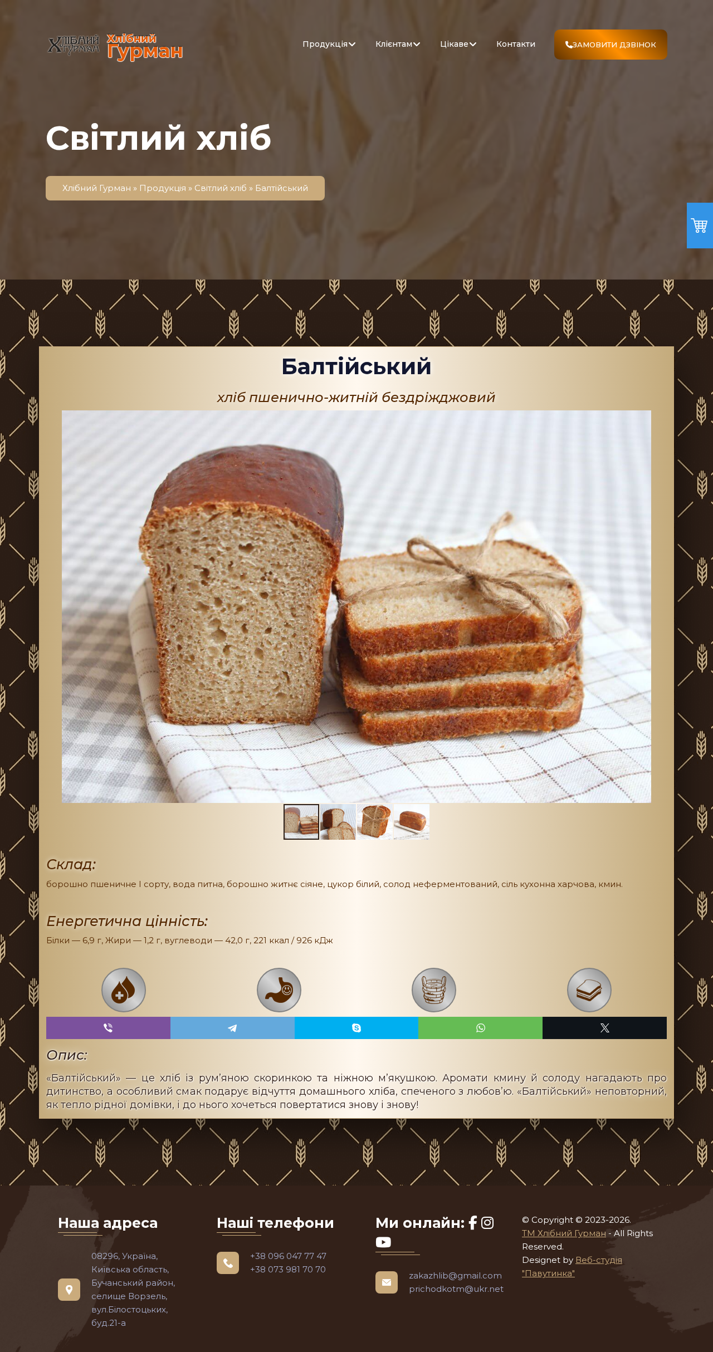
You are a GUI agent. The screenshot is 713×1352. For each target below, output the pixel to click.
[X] (605, 1028)
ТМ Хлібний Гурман (564, 1233)
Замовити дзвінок (614, 44)
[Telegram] (232, 1028)
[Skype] (357, 1028)
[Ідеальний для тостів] (589, 990)
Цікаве (454, 44)
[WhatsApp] (480, 1028)
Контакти (515, 44)
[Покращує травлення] (279, 990)
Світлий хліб (220, 188)
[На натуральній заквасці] (434, 990)
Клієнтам (393, 44)
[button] (338, 822)
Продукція (325, 44)
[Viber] (108, 1028)
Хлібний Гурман (96, 188)
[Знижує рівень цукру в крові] (124, 990)
